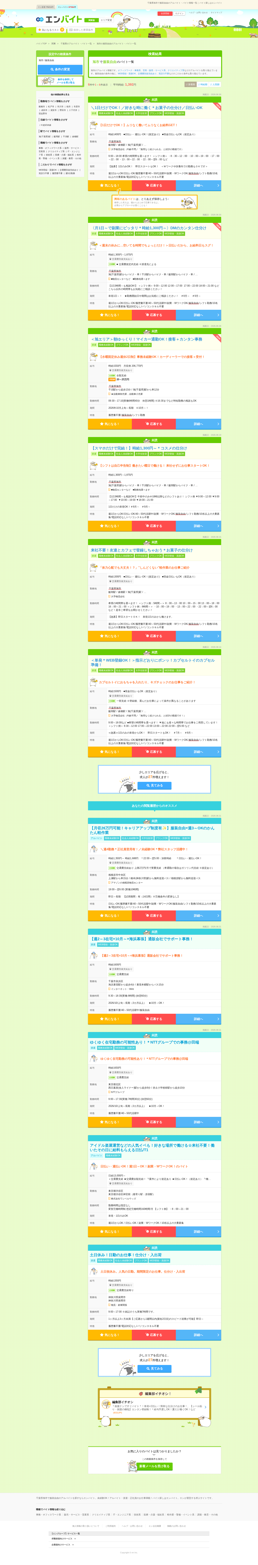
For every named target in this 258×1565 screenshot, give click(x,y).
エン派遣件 (46, 7)
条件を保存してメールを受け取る (66, 81)
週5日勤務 (70, 173)
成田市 (44, 110)
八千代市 (73, 110)
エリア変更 (106, 20)
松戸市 (51, 106)
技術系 (49, 155)
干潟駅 (66, 136)
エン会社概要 (155, 1526)
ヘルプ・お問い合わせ (198, 13)
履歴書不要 (57, 173)
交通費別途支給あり (69, 170)
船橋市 (42, 106)
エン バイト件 (67, 7)
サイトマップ (216, 13)
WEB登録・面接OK (48, 170)
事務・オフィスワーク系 (50, 148)
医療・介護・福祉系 (64, 155)
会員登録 (165, 13)
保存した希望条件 (83, 29)
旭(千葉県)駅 (45, 136)
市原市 (77, 106)
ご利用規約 (110, 1526)
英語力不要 (44, 173)
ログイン (179, 13)
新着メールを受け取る (154, 1466)
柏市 (68, 106)
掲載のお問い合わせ (176, 1526)
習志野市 (43, 113)
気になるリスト (52, 29)
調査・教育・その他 (72, 158)
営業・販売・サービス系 (154, 70)
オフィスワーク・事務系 (129, 70)
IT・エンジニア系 (122, 1514)
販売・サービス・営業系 (76, 1514)
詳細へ (198, 185)
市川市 (60, 106)
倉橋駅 (75, 136)
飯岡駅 (57, 136)
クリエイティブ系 (56, 151)
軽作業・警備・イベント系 (180, 1514)
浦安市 (53, 110)
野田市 (63, 110)
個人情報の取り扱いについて (85, 1526)
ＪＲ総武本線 (45, 125)
